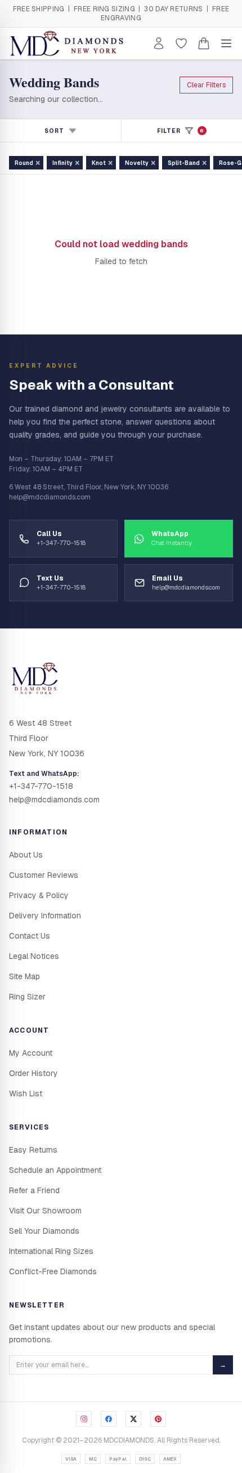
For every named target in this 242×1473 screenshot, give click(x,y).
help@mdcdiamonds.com (54, 799)
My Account (30, 1053)
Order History (33, 1073)
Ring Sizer (27, 997)
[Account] (158, 43)
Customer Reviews (43, 875)
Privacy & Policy (39, 895)
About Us (26, 855)
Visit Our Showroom (45, 1211)
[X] (133, 1419)
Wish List (25, 1093)
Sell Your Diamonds (44, 1231)
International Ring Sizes (51, 1251)
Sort (54, 131)
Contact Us (29, 936)
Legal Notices (34, 956)
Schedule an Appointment (55, 1170)
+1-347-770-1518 (41, 786)
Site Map (24, 976)
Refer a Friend (34, 1190)
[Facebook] (108, 1419)
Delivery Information (45, 915)
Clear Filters (206, 85)
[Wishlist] (181, 43)
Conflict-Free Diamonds (53, 1271)
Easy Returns (33, 1150)
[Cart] (203, 43)
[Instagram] (84, 1419)
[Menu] (226, 43)
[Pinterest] (158, 1419)
